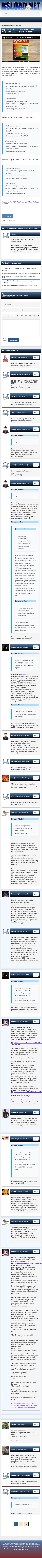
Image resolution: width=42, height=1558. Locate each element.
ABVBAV (14, 1021)
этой (16, 514)
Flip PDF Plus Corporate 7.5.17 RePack (24, 202)
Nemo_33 (14, 1449)
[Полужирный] (6, 316)
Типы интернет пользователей (26, 1104)
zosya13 (14, 357)
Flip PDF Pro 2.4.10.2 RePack (20, 159)
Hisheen (13, 647)
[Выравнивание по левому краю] (22, 316)
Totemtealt (14, 894)
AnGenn (13, 429)
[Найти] (37, 13)
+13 (7, 216)
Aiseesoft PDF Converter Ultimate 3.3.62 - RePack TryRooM (18, 277)
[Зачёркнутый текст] (18, 316)
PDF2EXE (29, 555)
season (13, 396)
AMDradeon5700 (16, 1112)
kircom (13, 931)
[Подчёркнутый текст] (14, 316)
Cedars (13, 812)
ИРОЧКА (14, 1139)
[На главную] (21, 5)
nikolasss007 (15, 1475)
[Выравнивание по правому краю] (30, 316)
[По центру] (26, 316)
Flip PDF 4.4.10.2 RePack (19, 117)
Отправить (13, 340)
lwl (12, 796)
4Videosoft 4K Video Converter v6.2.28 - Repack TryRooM (22, 273)
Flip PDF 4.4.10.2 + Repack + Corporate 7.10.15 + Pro (20, 285)
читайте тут (18, 251)
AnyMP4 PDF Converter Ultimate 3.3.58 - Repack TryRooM (18, 281)
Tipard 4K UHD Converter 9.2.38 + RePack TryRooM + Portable (19, 269)
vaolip (13, 1424)
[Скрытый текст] (38, 316)
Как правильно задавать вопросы (20, 1100)
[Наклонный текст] (10, 316)
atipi (12, 778)
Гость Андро (15, 761)
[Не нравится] (4, 216)
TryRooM (14, 1491)
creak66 (13, 1191)
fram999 (14, 374)
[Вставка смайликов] (34, 316)
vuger (13, 465)
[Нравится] (11, 216)
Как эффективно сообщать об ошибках (22, 1101)
